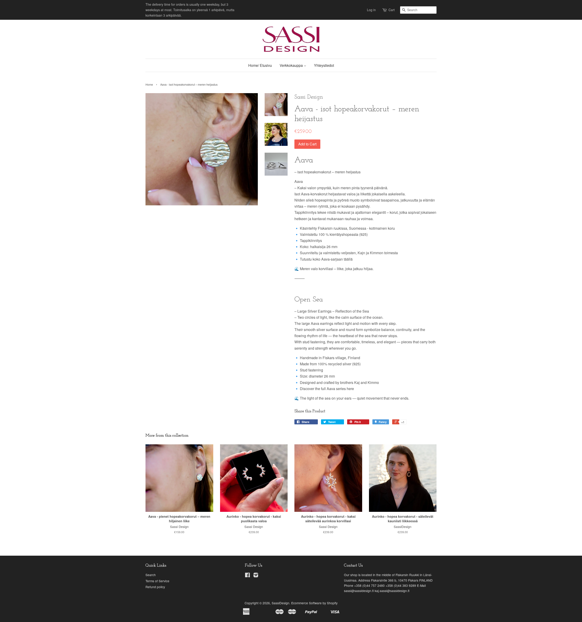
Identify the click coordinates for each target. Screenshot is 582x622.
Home (149, 84)
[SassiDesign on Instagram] (255, 575)
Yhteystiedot (324, 65)
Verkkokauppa (292, 65)
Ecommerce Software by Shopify (314, 603)
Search (151, 574)
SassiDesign (280, 603)
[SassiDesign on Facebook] (247, 575)
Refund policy (155, 587)
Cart (392, 9)
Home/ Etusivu (260, 65)
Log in (371, 9)
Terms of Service (157, 581)
